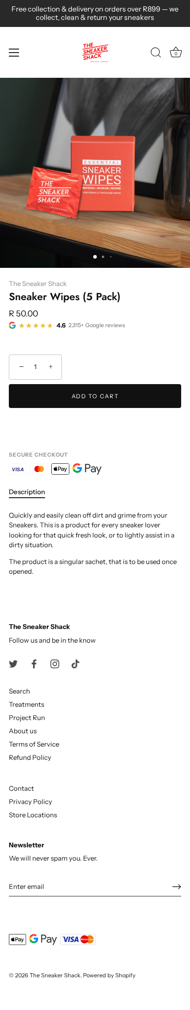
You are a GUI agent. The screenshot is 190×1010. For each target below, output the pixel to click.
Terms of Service (34, 744)
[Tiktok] (75, 663)
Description (27, 492)
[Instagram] (54, 663)
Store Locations (33, 815)
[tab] (31, 492)
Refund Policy (30, 757)
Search (19, 691)
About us (23, 731)
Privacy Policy (30, 801)
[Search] (156, 54)
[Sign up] (176, 886)
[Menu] (14, 52)
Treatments (26, 704)
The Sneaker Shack (38, 283)
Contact (21, 788)
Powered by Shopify (109, 975)
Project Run (27, 717)
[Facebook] (34, 663)
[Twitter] (13, 663)
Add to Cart (95, 396)
